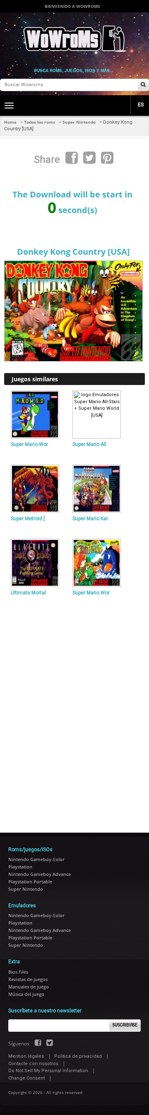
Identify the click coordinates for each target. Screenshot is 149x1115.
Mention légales (26, 1056)
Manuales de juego (28, 987)
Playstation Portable (30, 881)
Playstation (20, 867)
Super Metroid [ (28, 518)
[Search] (143, 85)
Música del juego (26, 994)
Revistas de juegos (28, 979)
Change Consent (26, 1078)
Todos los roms (39, 122)
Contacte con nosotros (33, 1063)
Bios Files (18, 972)
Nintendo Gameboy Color (36, 859)
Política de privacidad (78, 1056)
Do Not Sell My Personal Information (48, 1070)
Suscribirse (125, 1025)
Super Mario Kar (90, 518)
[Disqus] (74, 711)
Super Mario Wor (29, 444)
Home (10, 122)
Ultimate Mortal (28, 593)
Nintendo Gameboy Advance (39, 874)
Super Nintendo (79, 122)
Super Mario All (89, 444)
